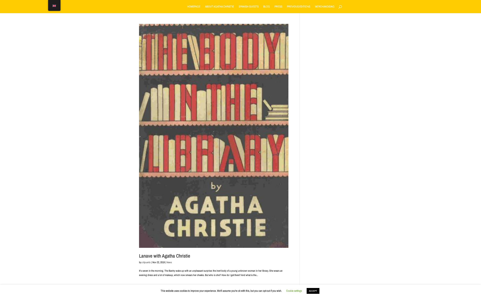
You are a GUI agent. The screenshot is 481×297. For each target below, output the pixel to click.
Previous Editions (298, 6)
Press (278, 6)
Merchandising (324, 6)
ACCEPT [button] (313, 290)
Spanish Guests (249, 6)
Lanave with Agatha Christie (164, 256)
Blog (266, 6)
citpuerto (146, 262)
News (169, 262)
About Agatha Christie (219, 6)
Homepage (193, 6)
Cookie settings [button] (294, 291)
